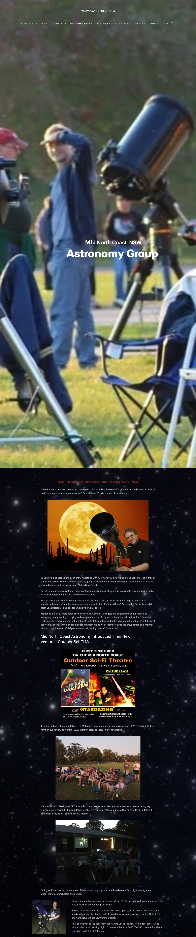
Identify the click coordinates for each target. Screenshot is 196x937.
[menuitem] (25, 23)
